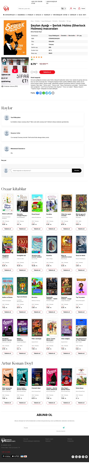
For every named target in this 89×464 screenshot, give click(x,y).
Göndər (76, 170)
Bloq (80, 14)
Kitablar (31, 14)
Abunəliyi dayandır (60, 431)
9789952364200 (54, 38)
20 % (50, 50)
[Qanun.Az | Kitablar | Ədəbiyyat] (6, 8)
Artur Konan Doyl (36, 31)
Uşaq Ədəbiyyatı (46, 21)
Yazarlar (47, 14)
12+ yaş (69, 21)
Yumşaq (51, 44)
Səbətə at (47, 72)
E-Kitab (65, 14)
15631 (50, 53)
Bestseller (62, 21)
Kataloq (39, 14)
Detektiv (55, 21)
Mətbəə (70, 439)
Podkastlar (71, 441)
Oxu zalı (25, 439)
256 (50, 47)
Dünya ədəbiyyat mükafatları (31, 441)
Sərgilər (73, 14)
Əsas (32, 21)
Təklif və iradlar (5, 452)
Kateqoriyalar (10, 14)
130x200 (51, 41)
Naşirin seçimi (49, 439)
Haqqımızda (21, 14)
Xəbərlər (48, 441)
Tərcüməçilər (57, 14)
